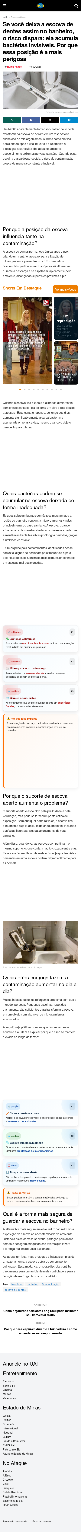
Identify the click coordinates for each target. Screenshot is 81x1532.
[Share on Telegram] (69, 120)
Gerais (7, 1415)
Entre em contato (41, 1521)
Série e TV (9, 1385)
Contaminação (50, 1284)
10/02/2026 (35, 66)
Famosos (8, 1381)
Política (7, 1420)
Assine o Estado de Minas (18, 1453)
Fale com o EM (11, 1449)
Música (7, 1394)
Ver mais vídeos (65, 289)
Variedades (9, 1398)
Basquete (8, 1488)
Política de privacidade (15, 1521)
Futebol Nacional (12, 1492)
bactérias (17, 1284)
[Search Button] (76, 5)
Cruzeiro (8, 1479)
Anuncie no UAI (20, 1363)
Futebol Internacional (15, 1496)
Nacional (8, 1432)
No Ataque (15, 1462)
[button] (20, 389)
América (7, 1471)
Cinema (7, 1390)
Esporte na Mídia (13, 1500)
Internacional (10, 1428)
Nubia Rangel (14, 66)
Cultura (7, 1436)
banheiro (32, 1284)
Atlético (7, 1475)
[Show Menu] (4, 5)
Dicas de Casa (18, 17)
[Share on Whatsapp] (12, 120)
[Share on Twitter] (50, 120)
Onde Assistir (10, 1505)
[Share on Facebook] (31, 120)
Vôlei (5, 1484)
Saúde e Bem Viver (14, 1441)
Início (5, 17)
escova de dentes (15, 1289)
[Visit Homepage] (40, 6)
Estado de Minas (22, 1407)
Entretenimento (20, 1373)
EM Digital (9, 1445)
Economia (8, 1424)
